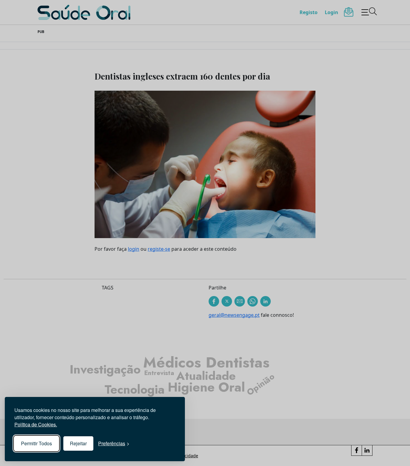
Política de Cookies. (35, 424)
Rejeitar (78, 443)
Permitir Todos (36, 443)
